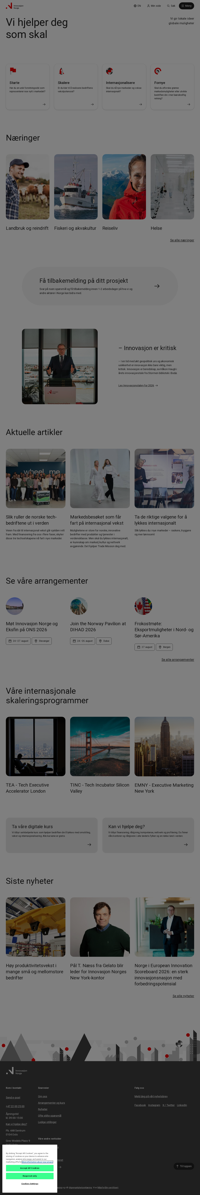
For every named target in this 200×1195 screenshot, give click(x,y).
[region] (29, 1169)
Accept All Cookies (29, 1168)
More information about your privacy (37, 1162)
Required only (30, 1176)
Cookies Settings (29, 1184)
